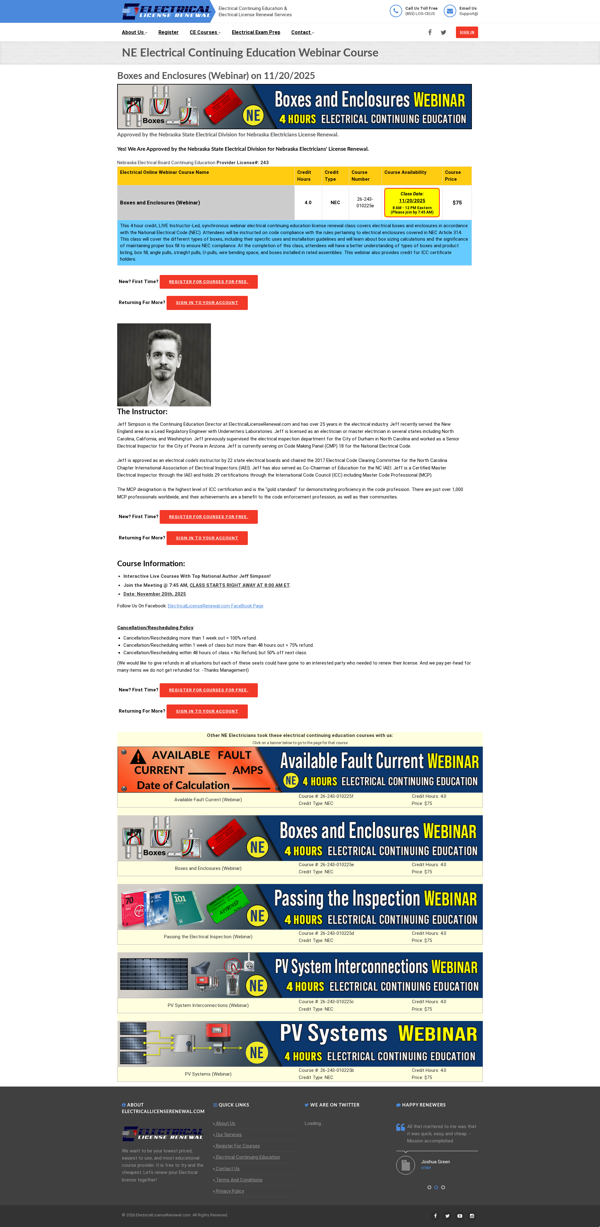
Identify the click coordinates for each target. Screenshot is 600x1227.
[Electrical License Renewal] (169, 11)
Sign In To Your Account (207, 302)
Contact (301, 32)
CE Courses (203, 32)
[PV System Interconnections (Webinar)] (300, 975)
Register (168, 32)
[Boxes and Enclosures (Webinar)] (300, 838)
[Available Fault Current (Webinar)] (300, 769)
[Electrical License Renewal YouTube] (459, 1216)
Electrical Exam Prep (256, 32)
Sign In (467, 32)
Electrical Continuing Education (248, 1157)
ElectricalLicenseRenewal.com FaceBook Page (215, 606)
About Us (133, 32)
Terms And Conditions (239, 1180)
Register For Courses (238, 1146)
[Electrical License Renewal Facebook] (430, 32)
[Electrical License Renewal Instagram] (472, 1216)
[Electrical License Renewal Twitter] (444, 32)
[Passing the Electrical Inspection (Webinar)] (300, 906)
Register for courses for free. (208, 281)
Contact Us (228, 1168)
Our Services (229, 1134)
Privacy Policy (230, 1191)
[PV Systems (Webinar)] (300, 1043)
